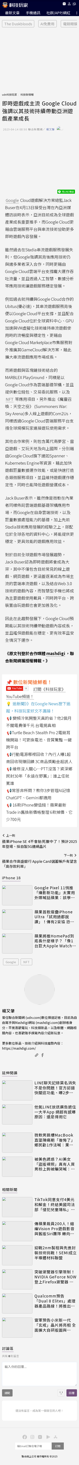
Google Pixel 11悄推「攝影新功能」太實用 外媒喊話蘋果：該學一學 (54, 892)
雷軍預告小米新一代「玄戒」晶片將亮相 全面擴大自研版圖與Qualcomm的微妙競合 (55, 1325)
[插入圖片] (61, 1393)
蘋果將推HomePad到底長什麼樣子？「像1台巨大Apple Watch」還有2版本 (55, 940)
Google (11, 962)
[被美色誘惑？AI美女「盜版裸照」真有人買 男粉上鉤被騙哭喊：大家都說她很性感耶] (17, 1167)
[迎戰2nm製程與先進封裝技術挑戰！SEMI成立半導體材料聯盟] (17, 1255)
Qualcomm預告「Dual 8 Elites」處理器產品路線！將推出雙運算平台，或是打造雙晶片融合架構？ (55, 1300)
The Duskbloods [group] (18, 23)
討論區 (8, 1348)
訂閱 (57, 1446)
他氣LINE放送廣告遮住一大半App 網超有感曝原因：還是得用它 (55, 1111)
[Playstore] (47, 1436)
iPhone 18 (11, 877)
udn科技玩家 (9, 94)
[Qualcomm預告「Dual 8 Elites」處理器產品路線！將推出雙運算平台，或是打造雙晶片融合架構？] (17, 1303)
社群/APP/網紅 (58, 12)
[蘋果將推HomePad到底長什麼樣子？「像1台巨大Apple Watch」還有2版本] (17, 943)
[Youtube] (64, 4)
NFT (26, 962)
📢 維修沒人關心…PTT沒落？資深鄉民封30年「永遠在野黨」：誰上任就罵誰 (39, 776)
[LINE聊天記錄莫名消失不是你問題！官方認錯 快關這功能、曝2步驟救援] (17, 1090)
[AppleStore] (55, 1436)
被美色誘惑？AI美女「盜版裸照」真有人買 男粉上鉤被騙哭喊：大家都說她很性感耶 (54, 1164)
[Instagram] (32, 1436)
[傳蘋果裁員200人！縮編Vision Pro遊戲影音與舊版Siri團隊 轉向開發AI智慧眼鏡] (17, 1231)
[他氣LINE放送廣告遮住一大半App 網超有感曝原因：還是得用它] (17, 1114)
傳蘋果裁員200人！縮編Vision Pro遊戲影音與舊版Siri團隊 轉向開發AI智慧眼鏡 (54, 1228)
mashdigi (55, 653)
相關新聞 (9, 1189)
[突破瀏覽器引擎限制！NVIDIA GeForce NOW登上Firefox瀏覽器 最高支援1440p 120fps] (17, 1279)
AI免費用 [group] (47, 23)
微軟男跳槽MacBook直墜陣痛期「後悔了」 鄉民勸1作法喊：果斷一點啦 (54, 1140)
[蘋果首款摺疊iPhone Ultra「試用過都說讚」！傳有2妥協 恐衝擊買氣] (17, 919)
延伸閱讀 (9, 1072)
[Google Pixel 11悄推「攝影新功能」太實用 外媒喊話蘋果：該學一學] (17, 895)
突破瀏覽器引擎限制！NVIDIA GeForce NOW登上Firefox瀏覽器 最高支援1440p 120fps (55, 1276)
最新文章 (12, 12)
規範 (7, 1393)
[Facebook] (24, 1436)
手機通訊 (33, 12)
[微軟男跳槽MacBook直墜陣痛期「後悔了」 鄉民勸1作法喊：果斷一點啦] (17, 1143)
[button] (69, 4)
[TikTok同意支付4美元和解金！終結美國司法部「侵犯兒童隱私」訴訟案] (17, 1207)
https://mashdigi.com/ (19, 1048)
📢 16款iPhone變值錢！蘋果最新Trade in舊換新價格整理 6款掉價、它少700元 (39, 812)
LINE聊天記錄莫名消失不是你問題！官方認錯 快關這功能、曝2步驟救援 (55, 1087)
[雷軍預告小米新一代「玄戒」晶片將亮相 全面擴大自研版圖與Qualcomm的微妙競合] (17, 1328)
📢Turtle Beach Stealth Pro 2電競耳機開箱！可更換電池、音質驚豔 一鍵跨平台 (39, 740)
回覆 (72, 1393)
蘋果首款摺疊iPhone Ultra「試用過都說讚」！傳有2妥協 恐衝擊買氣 (54, 916)
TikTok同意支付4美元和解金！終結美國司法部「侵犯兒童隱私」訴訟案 (54, 1204)
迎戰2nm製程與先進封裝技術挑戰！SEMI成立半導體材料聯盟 (55, 1252)
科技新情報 (27, 94)
